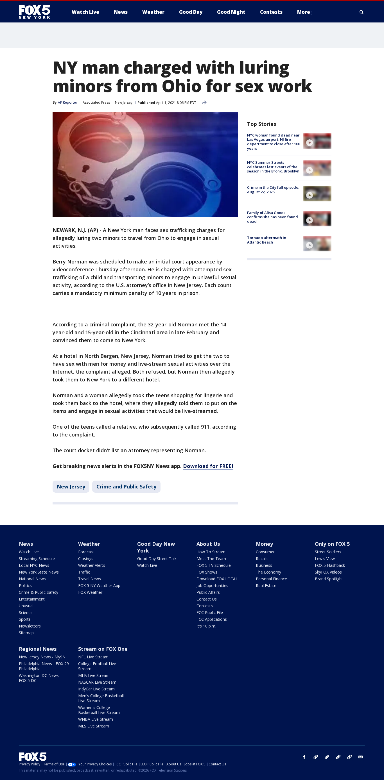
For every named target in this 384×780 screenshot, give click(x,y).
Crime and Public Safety (126, 486)
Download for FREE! (208, 466)
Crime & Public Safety (38, 592)
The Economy (268, 572)
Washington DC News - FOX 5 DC (40, 678)
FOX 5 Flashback (330, 565)
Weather (89, 543)
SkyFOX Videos (328, 572)
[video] (317, 141)
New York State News (39, 572)
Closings (85, 558)
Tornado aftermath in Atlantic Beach (266, 240)
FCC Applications (211, 619)
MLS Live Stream (93, 726)
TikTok (326, 756)
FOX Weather (90, 592)
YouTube (338, 756)
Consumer (265, 551)
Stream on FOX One (103, 648)
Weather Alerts (91, 565)
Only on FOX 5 (332, 543)
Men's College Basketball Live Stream (101, 698)
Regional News (38, 648)
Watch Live (29, 551)
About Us (208, 543)
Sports (25, 619)
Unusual (26, 605)
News (26, 543)
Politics (25, 585)
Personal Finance (271, 578)
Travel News (89, 578)
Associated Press (96, 102)
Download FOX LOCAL (217, 578)
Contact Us (206, 599)
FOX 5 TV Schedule (213, 565)
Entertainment (32, 599)
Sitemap (26, 632)
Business (264, 565)
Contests (204, 605)
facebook (304, 756)
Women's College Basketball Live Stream (99, 710)
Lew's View (325, 558)
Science (26, 612)
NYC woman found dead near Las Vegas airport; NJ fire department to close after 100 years (273, 142)
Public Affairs (208, 592)
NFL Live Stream (93, 657)
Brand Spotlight (329, 578)
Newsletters (30, 626)
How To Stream (210, 551)
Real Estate (266, 585)
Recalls (262, 558)
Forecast (86, 551)
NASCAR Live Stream (97, 682)
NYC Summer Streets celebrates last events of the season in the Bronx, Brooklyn (273, 167)
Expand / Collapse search (361, 12)
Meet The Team (211, 558)
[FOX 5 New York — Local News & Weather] (37, 12)
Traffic (84, 572)
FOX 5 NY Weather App (99, 585)
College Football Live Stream (97, 666)
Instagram (315, 756)
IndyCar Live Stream (96, 689)
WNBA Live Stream (95, 719)
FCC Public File (209, 612)
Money (264, 543)
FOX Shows (206, 572)
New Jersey (123, 102)
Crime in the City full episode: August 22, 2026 (273, 190)
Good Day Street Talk (157, 558)
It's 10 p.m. (206, 626)
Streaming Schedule (37, 558)
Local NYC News (34, 565)
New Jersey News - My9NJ (43, 657)
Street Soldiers (328, 551)
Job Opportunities (212, 585)
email (360, 756)
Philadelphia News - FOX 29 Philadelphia (44, 666)
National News (32, 578)
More (303, 12)
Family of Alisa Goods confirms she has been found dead (272, 217)
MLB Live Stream (94, 675)
